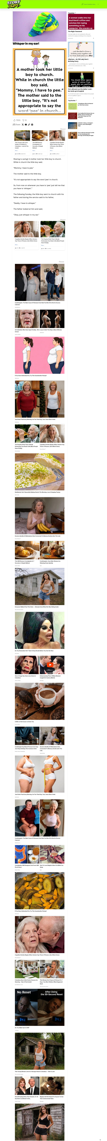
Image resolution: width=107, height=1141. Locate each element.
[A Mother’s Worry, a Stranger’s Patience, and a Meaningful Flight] (72, 125)
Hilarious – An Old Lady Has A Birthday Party (78, 60)
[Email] (25, 124)
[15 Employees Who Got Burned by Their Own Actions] (72, 106)
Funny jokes (71, 28)
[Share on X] (22, 124)
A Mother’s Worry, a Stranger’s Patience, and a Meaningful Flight (85, 124)
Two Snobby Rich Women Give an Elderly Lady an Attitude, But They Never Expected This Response (86, 115)
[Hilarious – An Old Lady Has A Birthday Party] (81, 49)
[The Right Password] (81, 22)
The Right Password (75, 31)
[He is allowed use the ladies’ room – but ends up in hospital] (81, 79)
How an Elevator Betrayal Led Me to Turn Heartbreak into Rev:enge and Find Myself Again (86, 134)
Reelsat (76, 85)
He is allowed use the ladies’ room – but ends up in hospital (80, 90)
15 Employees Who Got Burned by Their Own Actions (85, 104)
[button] (40, 26)
